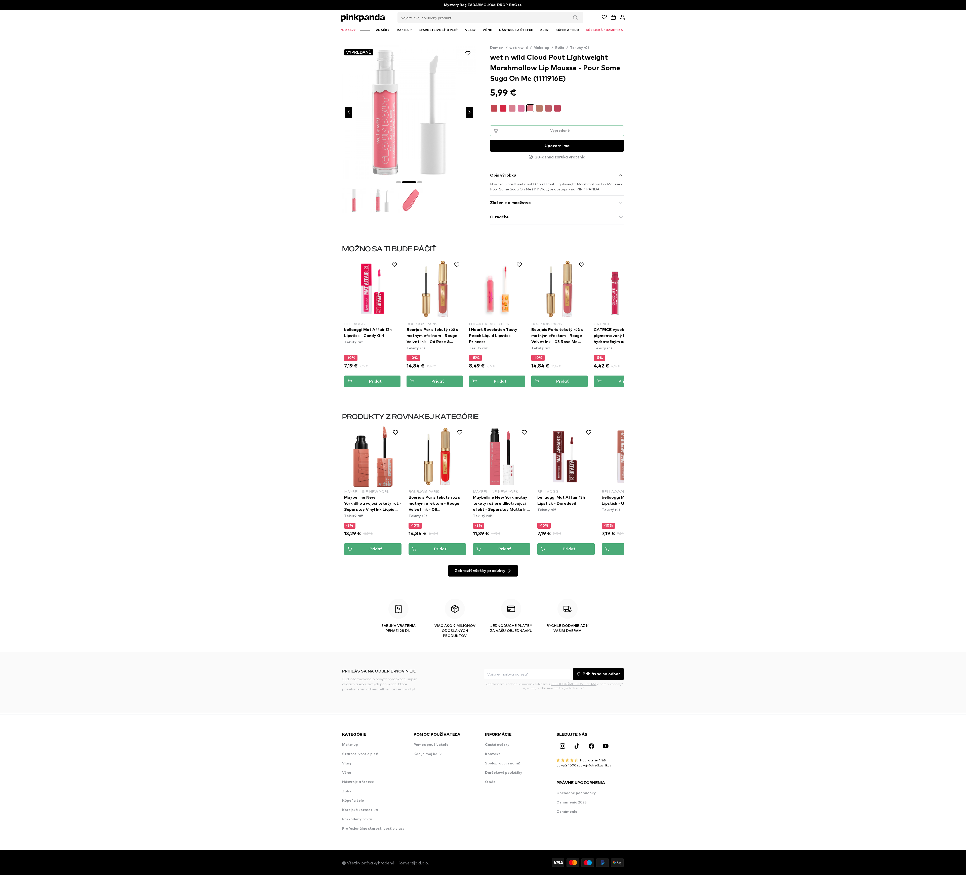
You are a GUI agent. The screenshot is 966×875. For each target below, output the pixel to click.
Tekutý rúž (579, 48)
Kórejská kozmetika (360, 810)
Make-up (541, 48)
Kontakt (492, 754)
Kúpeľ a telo (353, 800)
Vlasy (347, 763)
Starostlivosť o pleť (360, 754)
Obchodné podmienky (576, 793)
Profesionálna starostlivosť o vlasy (373, 828)
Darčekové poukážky (503, 773)
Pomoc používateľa (431, 745)
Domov (498, 48)
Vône (346, 773)
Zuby (346, 791)
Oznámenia (566, 812)
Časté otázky (497, 745)
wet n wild (518, 48)
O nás (490, 782)
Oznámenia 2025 (571, 802)
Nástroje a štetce (358, 782)
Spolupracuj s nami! (502, 763)
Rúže (559, 48)
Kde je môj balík (427, 754)
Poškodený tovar (357, 819)
